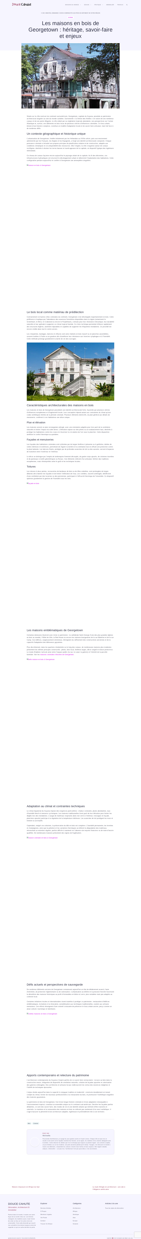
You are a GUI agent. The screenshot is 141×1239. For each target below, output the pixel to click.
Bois (29, 1123)
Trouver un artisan (46, 1224)
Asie (74, 1217)
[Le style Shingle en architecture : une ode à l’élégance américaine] (111, 1173)
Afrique (75, 1211)
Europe (75, 1220)
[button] (127, 5)
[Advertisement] (70, 1174)
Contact (42, 1220)
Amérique (76, 1214)
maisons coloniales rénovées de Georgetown (57, 654)
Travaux (120, 4)
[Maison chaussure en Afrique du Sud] (30, 1173)
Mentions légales (46, 1214)
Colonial (35, 1123)
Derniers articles (45, 1208)
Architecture (76, 1208)
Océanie (75, 1224)
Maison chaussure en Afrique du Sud (25, 1187)
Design (86, 4)
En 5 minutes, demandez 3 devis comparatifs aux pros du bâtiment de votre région (71, 13)
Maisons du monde (72, 4)
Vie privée (43, 1217)
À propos (43, 1211)
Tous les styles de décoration (114, 1208)
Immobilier (110, 4)
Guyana (70, 17)
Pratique (97, 4)
